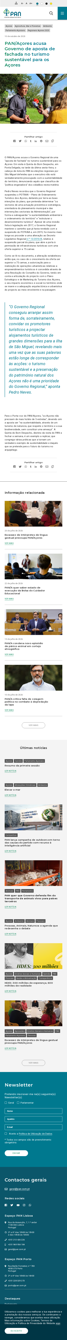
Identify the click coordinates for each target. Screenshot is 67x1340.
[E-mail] (33, 1127)
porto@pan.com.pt (17, 1285)
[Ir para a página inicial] (12, 13)
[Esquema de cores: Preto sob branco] (42, 3)
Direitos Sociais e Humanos (27, 974)
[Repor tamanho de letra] (26, 3)
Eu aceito (16, 1331)
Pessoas (40, 921)
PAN (17, 891)
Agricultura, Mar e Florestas (27, 26)
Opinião (18, 761)
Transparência (45, 978)
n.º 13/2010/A (34, 239)
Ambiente (47, 26)
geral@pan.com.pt (19, 1189)
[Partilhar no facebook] (15, 141)
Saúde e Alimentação (26, 978)
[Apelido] (33, 1119)
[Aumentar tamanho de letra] (30, 3)
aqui (58, 1323)
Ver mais (9, 543)
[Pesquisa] (51, 13)
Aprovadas (20, 1031)
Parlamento (27, 891)
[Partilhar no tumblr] (31, 141)
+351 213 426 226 (16, 1240)
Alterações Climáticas (25, 785)
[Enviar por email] (47, 141)
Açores (9, 26)
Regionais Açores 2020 (38, 30)
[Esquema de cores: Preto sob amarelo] (51, 3)
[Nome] (33, 1111)
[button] (62, 13)
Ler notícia (10, 771)
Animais (9, 891)
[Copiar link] (52, 141)
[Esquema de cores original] (37, 3)
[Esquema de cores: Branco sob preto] (46, 3)
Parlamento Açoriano (15, 30)
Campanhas (11, 835)
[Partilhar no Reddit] (41, 141)
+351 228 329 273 (16, 1281)
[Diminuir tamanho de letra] (22, 3)
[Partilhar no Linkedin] (35, 141)
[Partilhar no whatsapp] (26, 141)
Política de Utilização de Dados (35, 1133)
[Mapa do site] (16, 3)
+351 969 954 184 (16, 1244)
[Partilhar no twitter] (20, 141)
